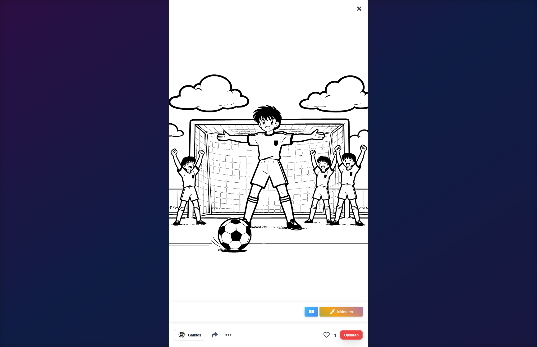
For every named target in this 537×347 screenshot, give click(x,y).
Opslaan (351, 335)
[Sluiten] (359, 8)
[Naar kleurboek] (311, 312)
